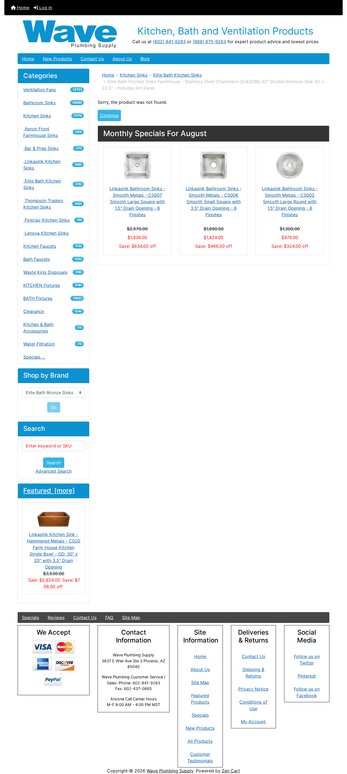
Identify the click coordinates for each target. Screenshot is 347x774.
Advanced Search (54, 471)
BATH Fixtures (52, 298)
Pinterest (307, 676)
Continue (109, 115)
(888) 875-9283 (209, 41)
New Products (57, 58)
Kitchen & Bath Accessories (52, 328)
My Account (253, 721)
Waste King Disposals (52, 272)
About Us (122, 58)
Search (54, 462)
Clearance (52, 311)
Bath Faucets (52, 259)
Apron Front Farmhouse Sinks (52, 132)
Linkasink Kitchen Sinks (52, 165)
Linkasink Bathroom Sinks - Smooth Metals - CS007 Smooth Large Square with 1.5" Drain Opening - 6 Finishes (137, 201)
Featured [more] (49, 490)
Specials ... (34, 357)
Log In (45, 7)
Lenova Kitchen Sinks (46, 233)
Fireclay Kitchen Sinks (52, 220)
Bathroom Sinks (52, 102)
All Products (200, 741)
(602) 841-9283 (169, 41)
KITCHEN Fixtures (52, 285)
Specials (30, 617)
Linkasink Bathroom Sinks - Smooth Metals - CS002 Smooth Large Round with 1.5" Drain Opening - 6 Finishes (290, 201)
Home (22, 7)
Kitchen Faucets (52, 246)
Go (54, 407)
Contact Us (92, 58)
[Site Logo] (70, 34)
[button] (337, 747)
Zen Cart (231, 770)
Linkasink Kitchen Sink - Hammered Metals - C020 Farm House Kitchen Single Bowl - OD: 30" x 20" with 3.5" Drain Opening (53, 551)
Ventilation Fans (52, 89)
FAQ (109, 617)
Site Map (131, 617)
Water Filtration (52, 344)
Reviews (56, 617)
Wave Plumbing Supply (170, 770)
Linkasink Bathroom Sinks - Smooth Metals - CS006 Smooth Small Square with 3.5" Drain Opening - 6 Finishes (214, 201)
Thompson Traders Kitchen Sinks (52, 204)
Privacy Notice (253, 689)
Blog (145, 58)
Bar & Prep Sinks (52, 148)
